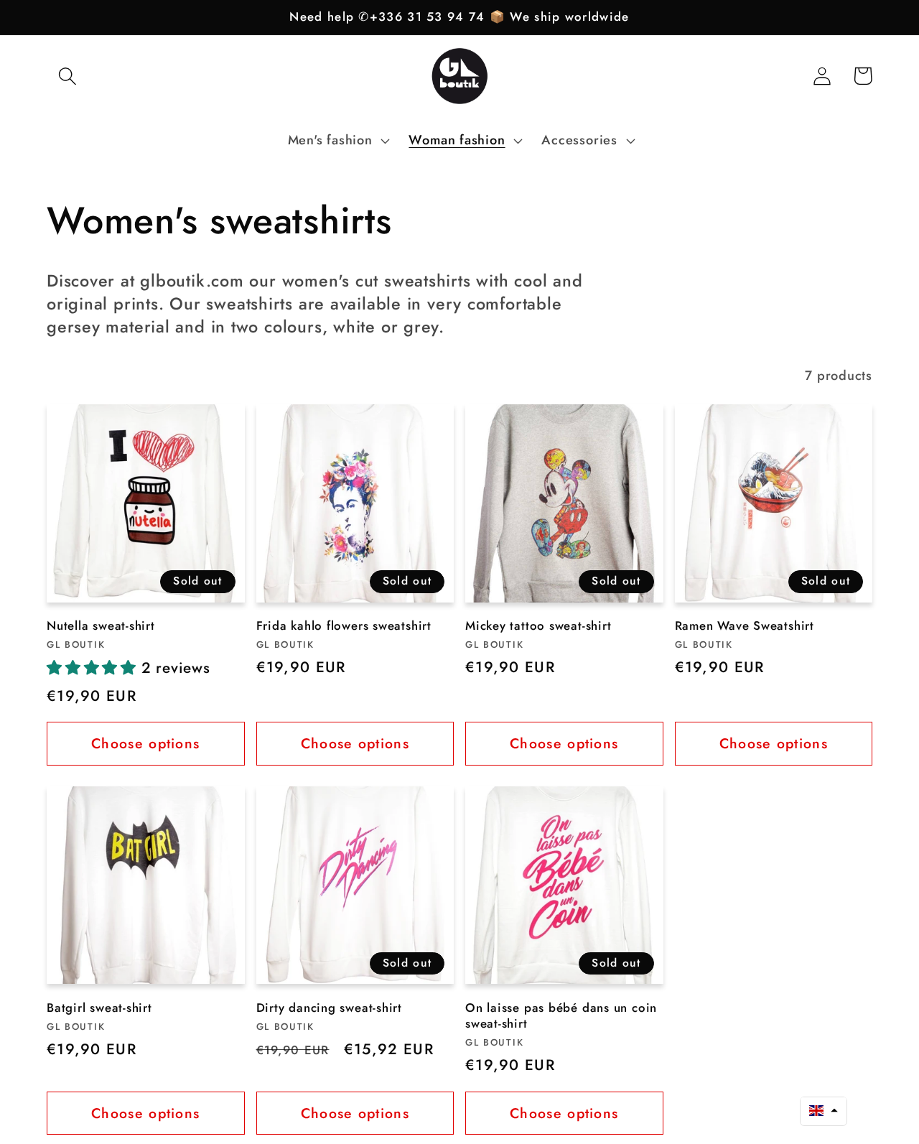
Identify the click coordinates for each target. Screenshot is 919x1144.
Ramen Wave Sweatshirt (744, 626)
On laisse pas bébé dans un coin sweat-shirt (561, 1016)
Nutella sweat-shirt (101, 626)
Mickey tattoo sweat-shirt (538, 626)
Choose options (145, 743)
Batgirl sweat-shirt (99, 1008)
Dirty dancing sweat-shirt (329, 1008)
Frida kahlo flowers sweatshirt (343, 626)
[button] (67, 75)
